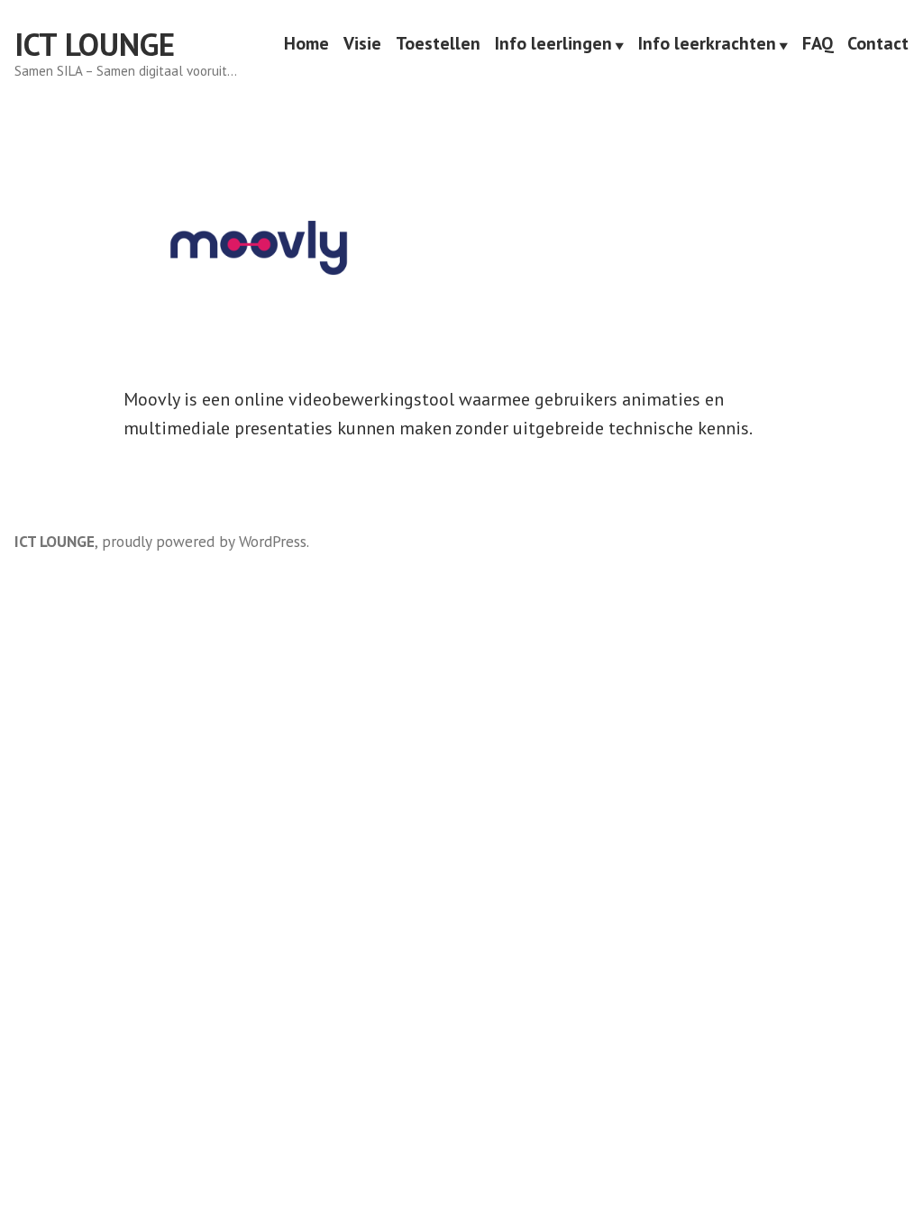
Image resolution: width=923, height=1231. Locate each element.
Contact (878, 45)
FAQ (817, 45)
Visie (362, 45)
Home (306, 45)
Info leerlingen (553, 45)
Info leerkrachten (707, 45)
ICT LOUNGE (94, 44)
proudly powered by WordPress (204, 541)
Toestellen (438, 45)
